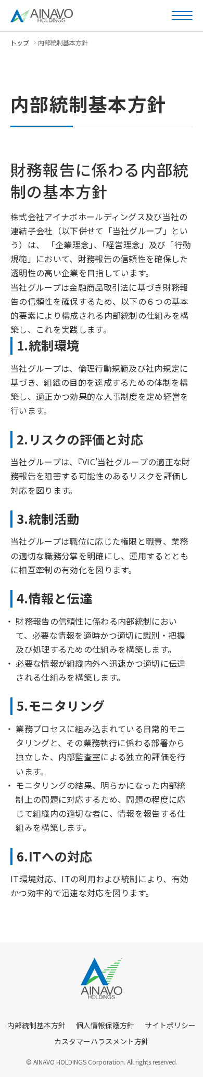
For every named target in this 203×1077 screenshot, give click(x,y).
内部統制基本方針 (36, 1025)
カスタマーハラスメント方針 (101, 1041)
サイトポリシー (170, 1025)
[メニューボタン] (182, 15)
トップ (19, 42)
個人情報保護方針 (105, 1025)
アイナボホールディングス (41, 15)
